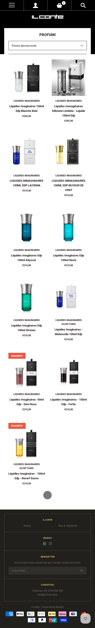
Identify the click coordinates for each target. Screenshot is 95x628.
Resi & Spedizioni (67, 525)
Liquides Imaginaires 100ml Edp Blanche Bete (26, 109)
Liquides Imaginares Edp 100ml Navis (68, 258)
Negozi (27, 525)
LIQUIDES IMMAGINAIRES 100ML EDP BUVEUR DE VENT (68, 185)
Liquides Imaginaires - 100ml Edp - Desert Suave (26, 476)
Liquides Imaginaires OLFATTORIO (68, 322)
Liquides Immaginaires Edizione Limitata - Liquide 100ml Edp (68, 111)
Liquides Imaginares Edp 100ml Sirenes (26, 328)
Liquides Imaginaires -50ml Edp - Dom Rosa (27, 402)
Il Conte (35, 607)
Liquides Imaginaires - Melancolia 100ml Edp (69, 332)
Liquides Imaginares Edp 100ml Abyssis (26, 258)
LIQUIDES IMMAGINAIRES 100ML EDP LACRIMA (26, 183)
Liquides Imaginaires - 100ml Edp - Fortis (68, 402)
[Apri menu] (12, 5)
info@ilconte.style (47, 594)
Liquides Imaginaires (26, 100)
